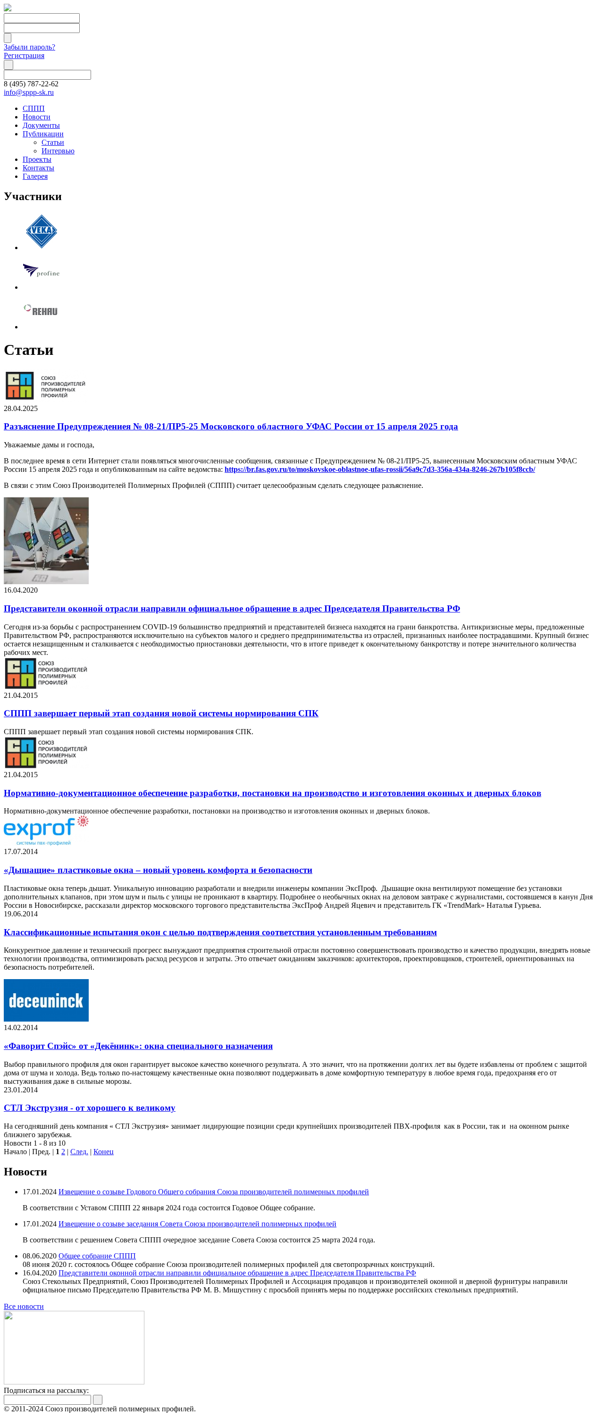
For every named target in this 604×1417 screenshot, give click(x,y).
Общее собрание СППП (97, 1256)
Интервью (58, 151)
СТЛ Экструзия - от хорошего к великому (90, 1108)
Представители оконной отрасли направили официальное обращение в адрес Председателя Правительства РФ (232, 608)
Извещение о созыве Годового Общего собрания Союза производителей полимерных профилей (214, 1192)
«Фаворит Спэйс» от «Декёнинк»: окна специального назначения (138, 1046)
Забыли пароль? (29, 47)
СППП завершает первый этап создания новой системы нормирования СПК (161, 713)
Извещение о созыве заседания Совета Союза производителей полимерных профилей (197, 1224)
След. (79, 1152)
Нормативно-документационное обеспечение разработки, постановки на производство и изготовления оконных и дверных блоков (272, 793)
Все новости (24, 1306)
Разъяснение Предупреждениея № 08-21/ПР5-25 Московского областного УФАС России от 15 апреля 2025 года (231, 426)
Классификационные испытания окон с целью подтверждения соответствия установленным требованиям (220, 932)
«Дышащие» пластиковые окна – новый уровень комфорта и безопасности (158, 870)
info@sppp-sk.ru (29, 92)
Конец (103, 1152)
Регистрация (24, 55)
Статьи (53, 142)
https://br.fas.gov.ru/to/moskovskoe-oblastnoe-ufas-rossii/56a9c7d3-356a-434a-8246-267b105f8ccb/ (380, 469)
